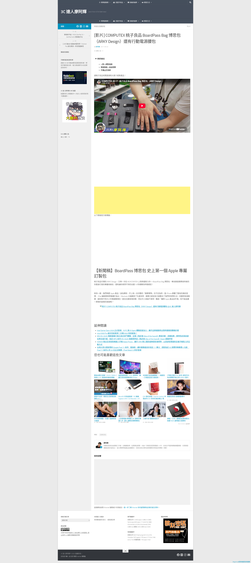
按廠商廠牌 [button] (133, 2)
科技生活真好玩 (99, 26)
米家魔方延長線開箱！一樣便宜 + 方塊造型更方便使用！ (154, 376)
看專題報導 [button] (104, 2)
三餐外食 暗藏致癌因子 (151, 419)
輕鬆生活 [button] (147, 2)
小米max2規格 (132, 527)
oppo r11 (140, 522)
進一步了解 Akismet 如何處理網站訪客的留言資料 (141, 507)
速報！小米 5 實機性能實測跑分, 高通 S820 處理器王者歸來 (178, 420)
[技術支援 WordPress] (66, 556)
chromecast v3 (132, 524)
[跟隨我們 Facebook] (77, 26)
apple (138, 537)
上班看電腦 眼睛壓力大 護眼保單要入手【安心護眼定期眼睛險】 (129, 420)
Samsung (130, 522)
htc (147, 522)
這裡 (113, 520)
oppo (139, 520)
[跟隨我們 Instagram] (84, 26)
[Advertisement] (142, 200)
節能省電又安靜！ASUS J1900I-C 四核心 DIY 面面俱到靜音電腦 (105, 376)
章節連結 (101, 59)
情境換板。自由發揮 (108, 67)
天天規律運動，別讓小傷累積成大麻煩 (105, 420)
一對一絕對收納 (106, 64)
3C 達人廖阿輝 (73, 11)
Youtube (130, 537)
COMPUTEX (103, 434)
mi (147, 520)
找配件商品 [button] (119, 2)
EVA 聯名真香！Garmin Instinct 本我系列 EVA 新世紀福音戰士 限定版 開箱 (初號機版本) (154, 398)
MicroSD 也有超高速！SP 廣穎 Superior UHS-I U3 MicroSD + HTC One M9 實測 (129, 398)
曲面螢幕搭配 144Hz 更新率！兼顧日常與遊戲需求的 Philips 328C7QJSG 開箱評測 (129, 376)
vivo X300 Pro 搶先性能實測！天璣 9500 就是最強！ (117, 333)
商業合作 (130, 520)
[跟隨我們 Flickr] (81, 26)
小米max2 (144, 527)
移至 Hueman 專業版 (80, 556)
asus (145, 537)
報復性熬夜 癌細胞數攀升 (176, 396)
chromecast (143, 524)
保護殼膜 (137, 540)
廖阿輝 (98, 47)
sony (129, 540)
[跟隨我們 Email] (87, 26)
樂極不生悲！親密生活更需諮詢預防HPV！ (105, 398)
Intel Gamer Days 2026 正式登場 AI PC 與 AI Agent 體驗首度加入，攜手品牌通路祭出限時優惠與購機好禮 (138, 330)
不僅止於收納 (106, 70)
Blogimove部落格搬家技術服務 (241, 562)
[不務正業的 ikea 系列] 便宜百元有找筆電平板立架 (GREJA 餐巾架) (178, 376)
